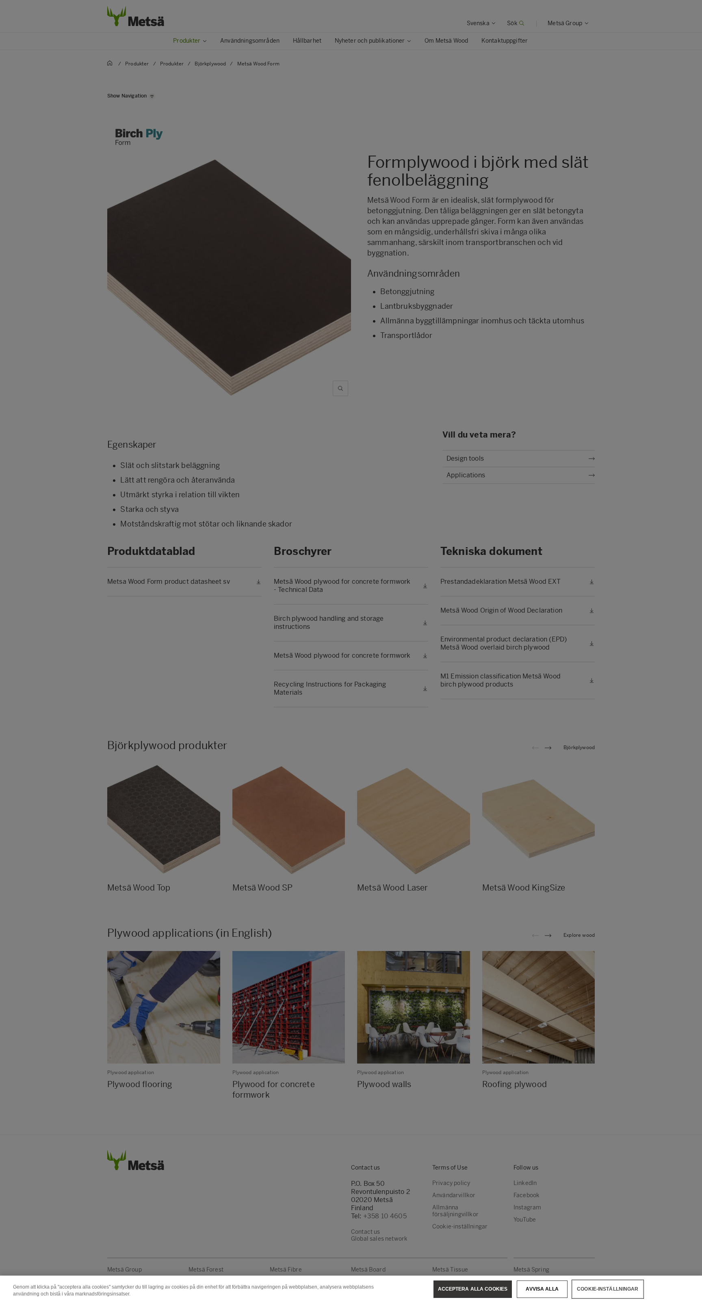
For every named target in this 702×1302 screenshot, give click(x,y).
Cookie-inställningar (607, 1289)
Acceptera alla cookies (473, 1289)
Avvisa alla (542, 1289)
